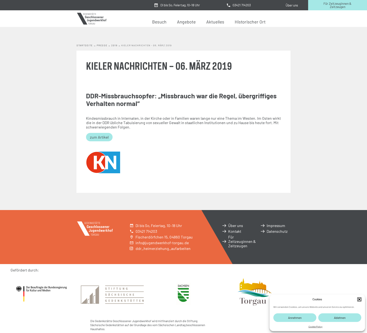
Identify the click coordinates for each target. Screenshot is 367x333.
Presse (102, 45)
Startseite (84, 45)
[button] (359, 299)
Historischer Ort (250, 21)
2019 (114, 45)
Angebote (186, 21)
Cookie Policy (315, 326)
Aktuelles (215, 21)
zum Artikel (99, 137)
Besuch (159, 21)
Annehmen (295, 317)
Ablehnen (340, 317)
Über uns (292, 5)
